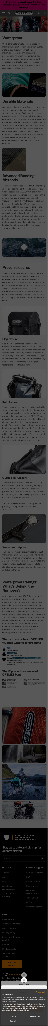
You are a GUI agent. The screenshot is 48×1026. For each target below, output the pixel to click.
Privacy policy (41, 992)
